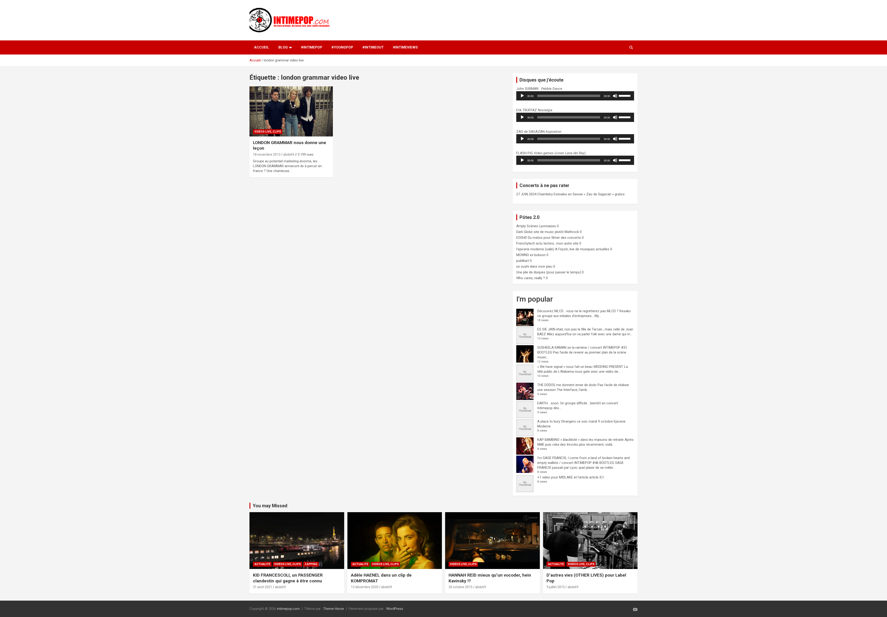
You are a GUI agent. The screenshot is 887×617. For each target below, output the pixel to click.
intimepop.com (288, 609)
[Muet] (615, 96)
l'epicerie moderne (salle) (535, 249)
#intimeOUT (373, 47)
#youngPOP (342, 47)
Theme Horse (333, 609)
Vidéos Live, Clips (267, 131)
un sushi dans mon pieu (534, 266)
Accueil (261, 47)
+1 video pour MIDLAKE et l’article (562, 477)
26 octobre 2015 (460, 587)
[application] (575, 95)
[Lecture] (522, 96)
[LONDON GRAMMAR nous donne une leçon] (291, 111)
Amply (521, 226)
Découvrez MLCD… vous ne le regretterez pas (571, 311)
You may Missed (270, 505)
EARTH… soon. (548, 403)
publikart (522, 261)
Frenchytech (525, 243)
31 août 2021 (262, 587)
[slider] (625, 95)
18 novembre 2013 (266, 154)
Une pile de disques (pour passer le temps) (548, 272)
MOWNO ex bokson (531, 255)
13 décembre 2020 (364, 587)
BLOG (283, 47)
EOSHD (521, 238)
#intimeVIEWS (405, 47)
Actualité (262, 564)
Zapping (311, 564)
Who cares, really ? (530, 278)
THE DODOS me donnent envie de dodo (567, 385)
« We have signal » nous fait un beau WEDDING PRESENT (580, 367)
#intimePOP (311, 47)
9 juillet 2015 (556, 587)
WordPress (394, 609)
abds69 (288, 154)
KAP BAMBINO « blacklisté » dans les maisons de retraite (580, 440)
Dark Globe (524, 232)
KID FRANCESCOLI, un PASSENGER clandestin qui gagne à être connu (288, 578)
